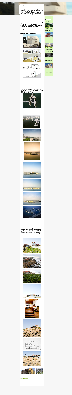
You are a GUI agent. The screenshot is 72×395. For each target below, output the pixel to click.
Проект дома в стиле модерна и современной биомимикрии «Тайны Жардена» (48, 69)
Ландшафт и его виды (47, 27)
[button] (20, 6)
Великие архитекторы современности (24, 378)
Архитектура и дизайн (21, 0)
